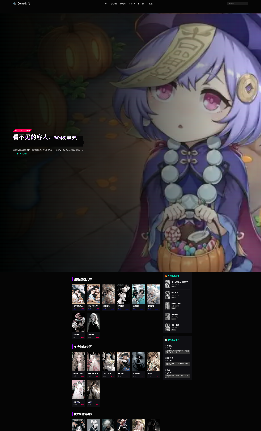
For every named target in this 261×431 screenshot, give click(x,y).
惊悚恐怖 (123, 4)
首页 (106, 4)
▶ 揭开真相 (22, 154)
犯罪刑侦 (132, 4)
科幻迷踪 (141, 4)
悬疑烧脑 (114, 4)
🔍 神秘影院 (22, 4)
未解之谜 (150, 4)
